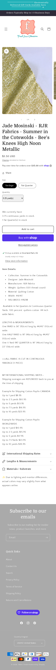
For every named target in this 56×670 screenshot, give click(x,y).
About (9, 559)
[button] (6, 29)
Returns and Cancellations (18, 600)
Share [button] (8, 173)
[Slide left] (21, 119)
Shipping (5, 160)
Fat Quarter (27, 185)
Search (9, 573)
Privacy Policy (12, 580)
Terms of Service (14, 587)
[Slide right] (34, 119)
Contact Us (11, 566)
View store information (16, 261)
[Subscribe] (46, 537)
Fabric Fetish (23, 664)
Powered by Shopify (37, 664)
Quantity (6, 192)
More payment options (28, 245)
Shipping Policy (13, 593)
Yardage (9, 185)
